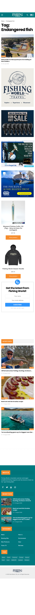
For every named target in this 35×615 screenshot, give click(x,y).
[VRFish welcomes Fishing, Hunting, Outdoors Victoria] (17, 357)
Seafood (4, 398)
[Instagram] (15, 487)
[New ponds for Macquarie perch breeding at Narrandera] (17, 45)
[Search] (27, 15)
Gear (19, 542)
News (3, 56)
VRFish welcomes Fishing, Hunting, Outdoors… (16, 371)
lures (8, 560)
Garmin (27, 557)
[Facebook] (3, 487)
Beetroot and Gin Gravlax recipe (12, 401)
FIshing (21, 557)
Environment (22, 538)
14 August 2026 (6, 434)
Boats (3, 557)
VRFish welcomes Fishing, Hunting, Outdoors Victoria (22, 500)
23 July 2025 (6, 63)
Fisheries (14, 557)
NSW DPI (14, 560)
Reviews (20, 545)
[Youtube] (11, 487)
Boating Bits (5, 429)
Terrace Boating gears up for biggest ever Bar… (17, 432)
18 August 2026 (6, 373)
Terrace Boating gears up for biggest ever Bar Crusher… (22, 518)
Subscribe (17, 305)
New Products (5, 542)
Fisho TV (4, 545)
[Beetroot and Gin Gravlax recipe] (17, 387)
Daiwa (8, 557)
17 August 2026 (6, 404)
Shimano (27, 560)
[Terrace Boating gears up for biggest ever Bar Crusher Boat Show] (17, 418)
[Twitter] (7, 487)
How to (20, 534)
